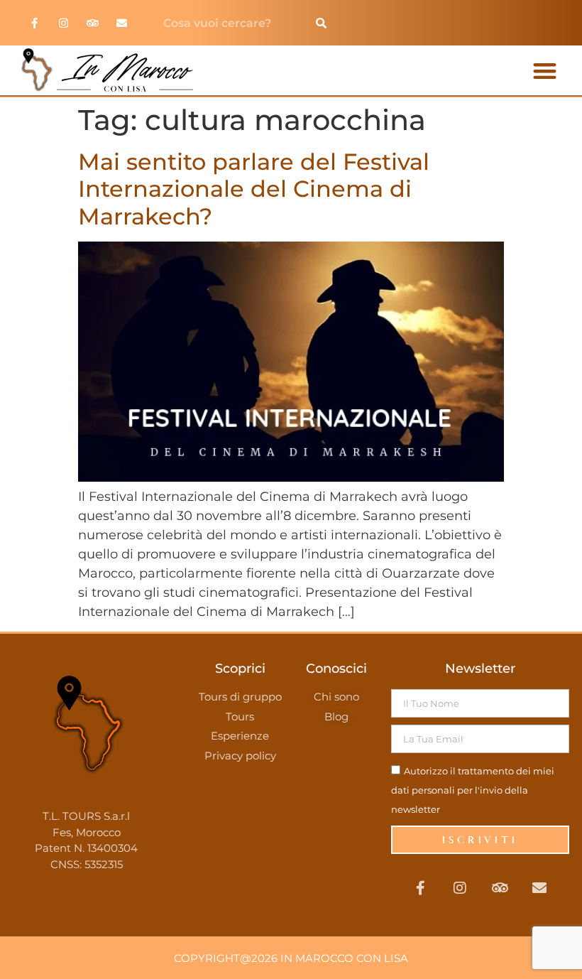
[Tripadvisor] (93, 22)
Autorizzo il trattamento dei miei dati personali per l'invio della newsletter (472, 790)
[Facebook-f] (34, 22)
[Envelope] (122, 22)
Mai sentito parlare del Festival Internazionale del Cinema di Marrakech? (253, 189)
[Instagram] (64, 22)
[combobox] (229, 22)
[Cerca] (321, 22)
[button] (545, 71)
